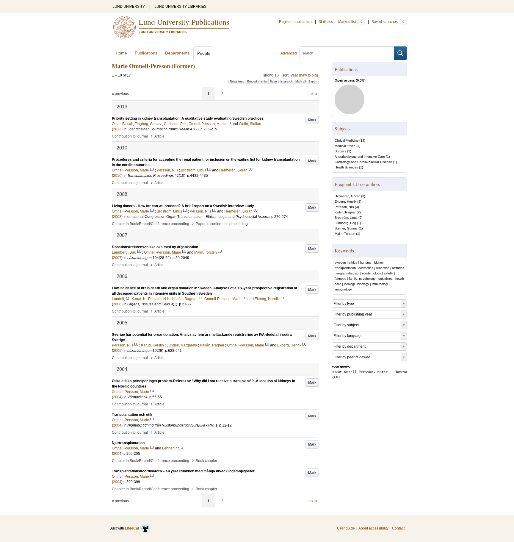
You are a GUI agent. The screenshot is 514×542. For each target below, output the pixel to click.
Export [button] (312, 81)
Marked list (350, 22)
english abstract (347, 273)
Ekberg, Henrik (345, 201)
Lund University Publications (184, 22)
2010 (117, 176)
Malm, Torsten (345, 233)
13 (362, 140)
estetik (388, 273)
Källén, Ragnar (345, 212)
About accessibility (373, 528)
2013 (117, 129)
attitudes (398, 268)
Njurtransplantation (128, 443)
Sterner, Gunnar (346, 228)
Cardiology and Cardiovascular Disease (363, 162)
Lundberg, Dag (345, 223)
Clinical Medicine (346, 140)
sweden (340, 262)
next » (312, 94)
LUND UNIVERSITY (128, 6)
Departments (177, 53)
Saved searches (388, 22)
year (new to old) (304, 75)
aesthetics (365, 268)
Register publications (296, 22)
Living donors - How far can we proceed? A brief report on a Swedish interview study (183, 206)
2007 (117, 258)
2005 (117, 351)
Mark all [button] (300, 81)
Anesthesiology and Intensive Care (360, 156)
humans (366, 262)
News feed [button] (237, 81)
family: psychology (362, 278)
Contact (398, 528)
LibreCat (133, 528)
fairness (340, 278)
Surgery (340, 151)
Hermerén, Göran (347, 196)
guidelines (385, 278)
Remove (401, 372)
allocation (382, 268)
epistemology (371, 273)
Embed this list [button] (257, 81)
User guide (346, 528)
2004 (117, 397)
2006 (117, 304)
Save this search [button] (281, 81)
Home (121, 53)
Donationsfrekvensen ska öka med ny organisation (155, 247)
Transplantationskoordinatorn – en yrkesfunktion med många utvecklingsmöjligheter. (183, 471)
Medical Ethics (345, 146)
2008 (117, 217)
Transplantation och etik (132, 415)
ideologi (349, 284)
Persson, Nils (344, 207)
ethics (353, 262)
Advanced (288, 53)
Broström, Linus (346, 217)
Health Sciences (346, 167)
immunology (343, 289)
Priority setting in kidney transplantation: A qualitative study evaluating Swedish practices (188, 118)
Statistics (326, 22)
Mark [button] (312, 120)
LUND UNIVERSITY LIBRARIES (180, 6)
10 (277, 75)
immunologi (380, 284)
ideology (363, 284)
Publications (146, 53)
